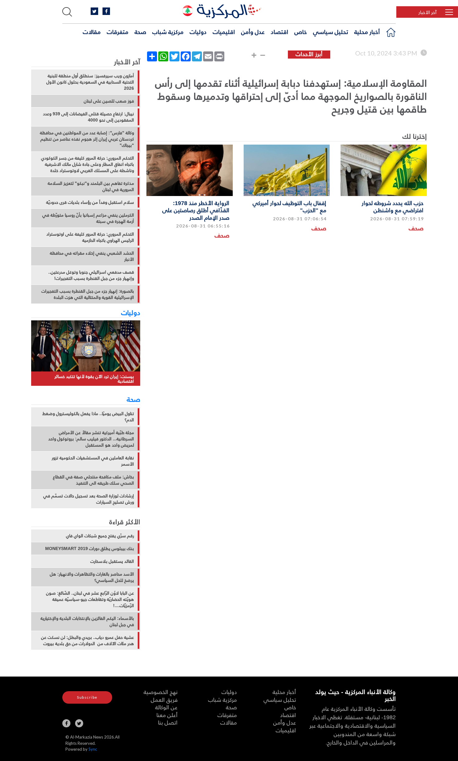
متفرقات (117, 31)
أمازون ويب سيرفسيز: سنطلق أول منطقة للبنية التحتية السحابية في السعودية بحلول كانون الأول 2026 (90, 82)
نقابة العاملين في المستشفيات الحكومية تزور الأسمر (93, 461)
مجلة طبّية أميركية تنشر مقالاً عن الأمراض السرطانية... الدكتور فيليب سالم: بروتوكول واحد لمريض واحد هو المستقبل (91, 438)
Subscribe (87, 697)
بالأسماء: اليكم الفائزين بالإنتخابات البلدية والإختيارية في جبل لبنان (87, 621)
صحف (416, 227)
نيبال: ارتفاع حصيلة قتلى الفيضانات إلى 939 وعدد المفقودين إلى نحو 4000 (88, 117)
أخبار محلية (367, 31)
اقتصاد (279, 31)
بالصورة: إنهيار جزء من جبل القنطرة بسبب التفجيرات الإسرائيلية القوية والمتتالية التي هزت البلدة (87, 294)
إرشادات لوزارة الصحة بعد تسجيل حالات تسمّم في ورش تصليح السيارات (88, 499)
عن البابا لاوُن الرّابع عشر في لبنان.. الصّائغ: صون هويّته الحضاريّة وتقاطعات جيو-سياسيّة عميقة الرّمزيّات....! (90, 599)
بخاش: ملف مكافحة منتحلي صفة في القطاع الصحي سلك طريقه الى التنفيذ (93, 480)
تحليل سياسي (330, 31)
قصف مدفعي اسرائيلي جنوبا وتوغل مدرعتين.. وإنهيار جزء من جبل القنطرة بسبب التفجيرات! (91, 275)
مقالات (92, 31)
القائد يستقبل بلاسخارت (112, 561)
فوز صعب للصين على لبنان (109, 101)
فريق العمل (164, 699)
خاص (300, 31)
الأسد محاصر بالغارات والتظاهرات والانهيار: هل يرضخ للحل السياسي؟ (92, 577)
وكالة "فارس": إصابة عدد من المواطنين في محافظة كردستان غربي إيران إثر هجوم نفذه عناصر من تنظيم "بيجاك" (87, 139)
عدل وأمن (253, 31)
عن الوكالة (166, 706)
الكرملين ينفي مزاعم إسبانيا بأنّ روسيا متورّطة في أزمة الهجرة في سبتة (88, 218)
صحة (140, 31)
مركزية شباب (168, 31)
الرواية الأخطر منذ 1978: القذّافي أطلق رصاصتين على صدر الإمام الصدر (195, 210)
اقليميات (224, 31)
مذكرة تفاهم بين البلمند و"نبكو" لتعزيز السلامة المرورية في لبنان (91, 186)
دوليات (198, 31)
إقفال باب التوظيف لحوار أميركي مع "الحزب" (289, 206)
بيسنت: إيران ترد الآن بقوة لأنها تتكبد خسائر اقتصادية (94, 379)
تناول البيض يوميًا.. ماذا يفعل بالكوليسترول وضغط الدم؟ (88, 416)
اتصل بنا (168, 722)
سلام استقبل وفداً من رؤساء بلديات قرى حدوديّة (90, 202)
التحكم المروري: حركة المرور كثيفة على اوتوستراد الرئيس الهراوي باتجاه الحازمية (90, 237)
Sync (92, 749)
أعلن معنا (167, 714)
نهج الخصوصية (161, 691)
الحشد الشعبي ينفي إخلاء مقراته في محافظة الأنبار (92, 256)
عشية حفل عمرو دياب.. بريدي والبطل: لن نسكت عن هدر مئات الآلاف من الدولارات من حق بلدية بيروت (87, 640)
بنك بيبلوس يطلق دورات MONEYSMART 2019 (89, 548)
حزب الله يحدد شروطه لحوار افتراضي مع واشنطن (392, 206)
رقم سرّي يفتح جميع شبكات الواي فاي (100, 536)
